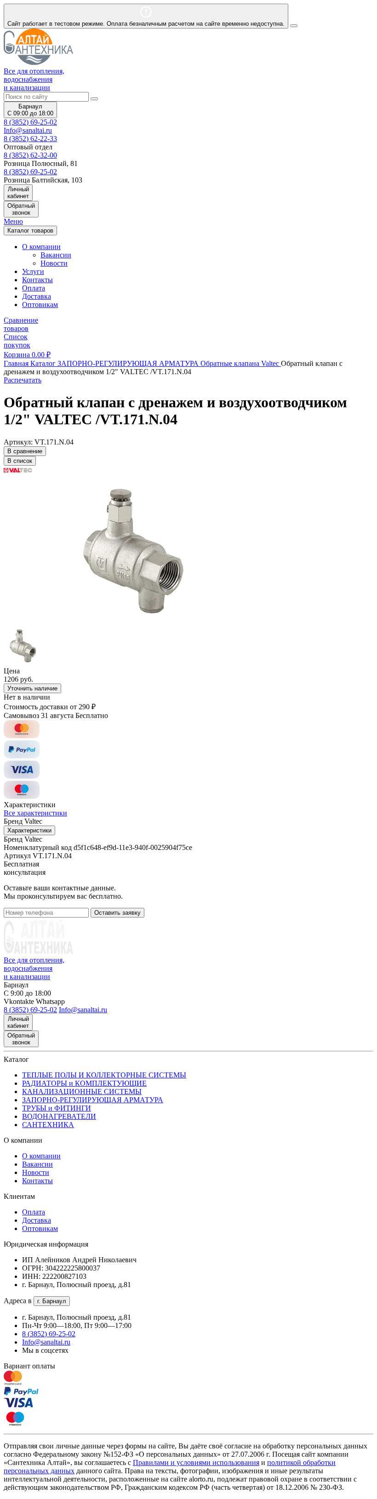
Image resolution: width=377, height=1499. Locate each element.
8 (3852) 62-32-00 (30, 155)
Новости (54, 263)
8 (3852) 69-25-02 (30, 122)
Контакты (37, 280)
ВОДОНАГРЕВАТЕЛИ (59, 1116)
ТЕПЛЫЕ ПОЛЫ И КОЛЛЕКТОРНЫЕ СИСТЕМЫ (104, 1075)
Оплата (33, 288)
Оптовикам (40, 304)
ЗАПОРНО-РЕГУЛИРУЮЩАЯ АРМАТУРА (92, 1100)
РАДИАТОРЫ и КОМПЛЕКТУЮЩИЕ (84, 1083)
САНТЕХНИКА (48, 1125)
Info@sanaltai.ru (46, 1342)
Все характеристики (35, 813)
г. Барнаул (51, 1301)
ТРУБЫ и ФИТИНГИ (56, 1108)
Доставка (36, 296)
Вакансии (55, 255)
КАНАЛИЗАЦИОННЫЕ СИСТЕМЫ (82, 1091)
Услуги (33, 271)
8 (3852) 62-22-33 (30, 138)
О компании (41, 1156)
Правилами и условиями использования (196, 1462)
